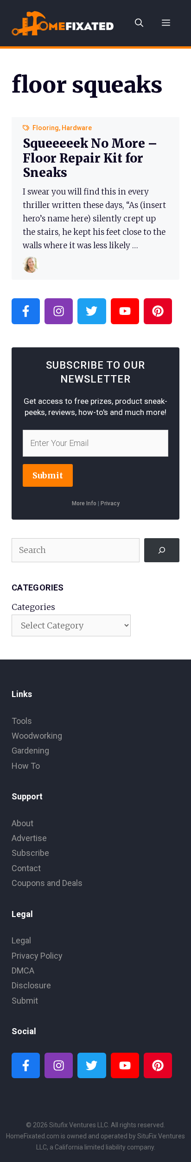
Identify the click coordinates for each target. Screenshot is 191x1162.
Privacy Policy (37, 956)
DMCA (23, 970)
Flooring (45, 128)
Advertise (29, 838)
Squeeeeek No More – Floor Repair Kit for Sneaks (90, 158)
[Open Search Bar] (139, 23)
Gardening (30, 750)
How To (26, 766)
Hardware (77, 128)
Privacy (110, 503)
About (22, 823)
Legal (21, 940)
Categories (33, 607)
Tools (22, 721)
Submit (47, 475)
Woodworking (37, 736)
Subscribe (30, 853)
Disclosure (31, 985)
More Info (84, 503)
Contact (26, 868)
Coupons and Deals (47, 883)
